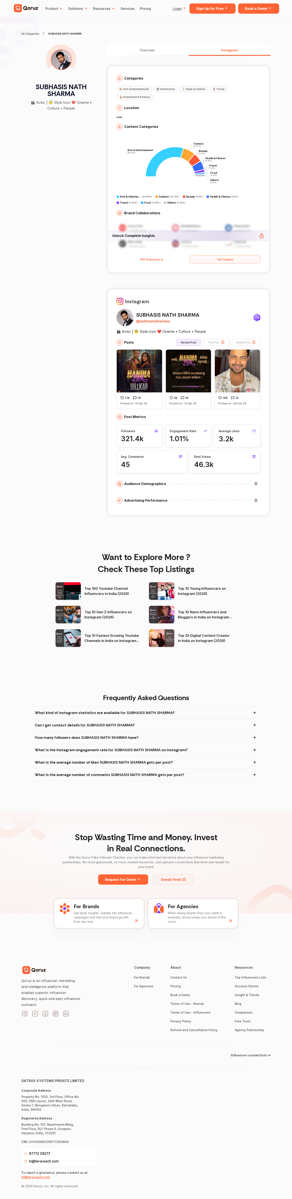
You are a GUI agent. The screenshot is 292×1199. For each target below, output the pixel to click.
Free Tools (243, 1021)
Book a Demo (256, 8)
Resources (101, 8)
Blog (238, 1003)
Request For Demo (120, 879)
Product (51, 8)
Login (177, 8)
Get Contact (225, 259)
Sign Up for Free (210, 8)
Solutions (75, 8)
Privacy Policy (180, 1021)
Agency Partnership (249, 1030)
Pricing (145, 8)
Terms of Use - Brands (187, 1003)
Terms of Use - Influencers (190, 1012)
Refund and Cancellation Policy (194, 1030)
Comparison (244, 1012)
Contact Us (178, 977)
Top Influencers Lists (250, 977)
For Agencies (143, 986)
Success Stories (247, 986)
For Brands (142, 977)
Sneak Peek (171, 879)
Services (128, 8)
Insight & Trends (247, 995)
